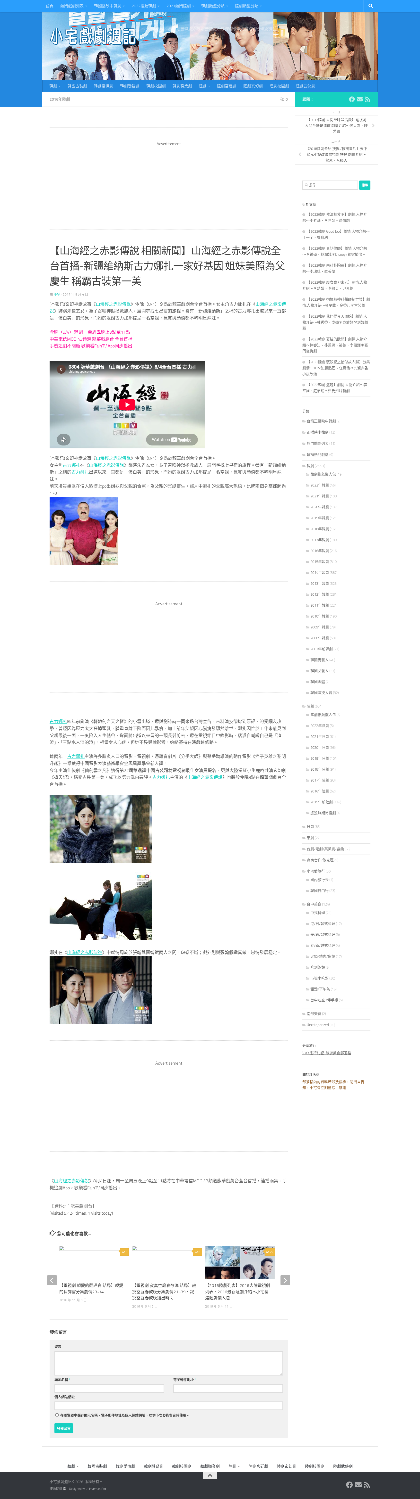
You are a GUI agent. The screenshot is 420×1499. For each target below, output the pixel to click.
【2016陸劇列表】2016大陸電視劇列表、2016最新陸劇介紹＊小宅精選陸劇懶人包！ (237, 1291)
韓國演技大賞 (321, 693)
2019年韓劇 (319, 518)
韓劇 (53, 86)
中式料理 (317, 913)
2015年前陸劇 (321, 802)
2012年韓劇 (319, 594)
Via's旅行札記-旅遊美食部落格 (326, 1053)
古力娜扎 (71, 465)
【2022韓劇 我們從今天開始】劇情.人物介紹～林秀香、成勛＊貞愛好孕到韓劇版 (335, 322)
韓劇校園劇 (156, 86)
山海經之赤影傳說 (113, 304)
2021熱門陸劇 (178, 6)
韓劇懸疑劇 (130, 86)
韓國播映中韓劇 (107, 6)
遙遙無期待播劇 (323, 813)
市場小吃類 (319, 978)
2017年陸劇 (319, 780)
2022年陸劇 (319, 726)
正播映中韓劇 (318, 432)
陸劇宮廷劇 (226, 86)
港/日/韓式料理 (322, 924)
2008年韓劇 (319, 638)
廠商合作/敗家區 (320, 860)
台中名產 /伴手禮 (324, 1000)
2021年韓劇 (319, 496)
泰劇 (310, 838)
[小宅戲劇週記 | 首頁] (93, 36)
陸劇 (203, 86)
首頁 (49, 6)
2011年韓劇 (319, 605)
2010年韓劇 (319, 616)
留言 (57, 1347)
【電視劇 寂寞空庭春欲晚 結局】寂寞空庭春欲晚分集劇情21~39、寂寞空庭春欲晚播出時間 (164, 1291)
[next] (285, 1280)
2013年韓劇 (319, 583)
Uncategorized (318, 1025)
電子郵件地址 (184, 1380)
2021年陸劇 (319, 736)
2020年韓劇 (319, 507)
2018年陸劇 (319, 769)
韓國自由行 (319, 891)
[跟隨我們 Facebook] (352, 99)
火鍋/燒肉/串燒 (322, 956)
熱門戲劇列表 (72, 6)
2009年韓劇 (319, 627)
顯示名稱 (62, 1380)
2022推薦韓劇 (144, 6)
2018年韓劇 (319, 529)
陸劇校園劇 (279, 86)
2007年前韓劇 (321, 649)
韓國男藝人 (319, 660)
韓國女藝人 (319, 671)
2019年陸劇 (319, 758)
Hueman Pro (97, 1489)
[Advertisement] (169, 181)
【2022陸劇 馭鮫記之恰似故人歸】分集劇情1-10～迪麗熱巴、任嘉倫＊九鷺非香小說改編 (336, 368)
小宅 (57, 294)
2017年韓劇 (319, 540)
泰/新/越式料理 (322, 945)
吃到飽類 (317, 967)
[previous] (52, 1280)
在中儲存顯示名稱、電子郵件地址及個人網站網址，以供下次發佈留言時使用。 (125, 1415)
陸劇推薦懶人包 (323, 715)
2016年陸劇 (60, 99)
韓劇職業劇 (182, 86)
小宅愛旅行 (316, 871)
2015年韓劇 (319, 562)
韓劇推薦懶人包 (323, 474)
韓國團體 (317, 682)
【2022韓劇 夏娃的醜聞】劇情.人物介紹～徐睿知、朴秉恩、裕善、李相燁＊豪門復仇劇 (335, 345)
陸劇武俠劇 (305, 86)
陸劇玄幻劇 (253, 86)
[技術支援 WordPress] (64, 1488)
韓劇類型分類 (213, 6)
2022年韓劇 (319, 485)
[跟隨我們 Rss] (367, 99)
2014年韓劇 (319, 572)
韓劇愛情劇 (103, 86)
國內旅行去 (319, 880)
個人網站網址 (64, 1397)
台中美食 (314, 904)
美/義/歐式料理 (322, 934)
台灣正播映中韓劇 (321, 421)
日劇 (310, 826)
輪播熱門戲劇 (318, 455)
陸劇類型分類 (246, 6)
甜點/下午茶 (320, 989)
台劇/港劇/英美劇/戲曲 (325, 849)
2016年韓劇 (319, 551)
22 (271, 1252)
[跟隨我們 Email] (360, 99)
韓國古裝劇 (77, 86)
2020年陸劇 (319, 747)
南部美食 (314, 1014)
